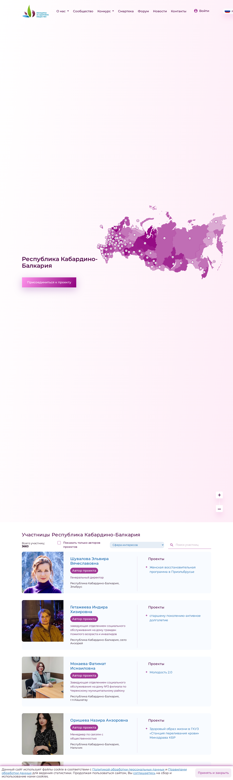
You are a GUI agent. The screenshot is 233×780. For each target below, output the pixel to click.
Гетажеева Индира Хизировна (89, 609)
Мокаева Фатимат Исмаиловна (88, 666)
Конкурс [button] (104, 11)
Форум (143, 11)
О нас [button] (61, 11)
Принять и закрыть (213, 773)
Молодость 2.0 (161, 672)
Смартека (126, 11)
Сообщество (83, 11)
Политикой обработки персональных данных (128, 769)
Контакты (178, 11)
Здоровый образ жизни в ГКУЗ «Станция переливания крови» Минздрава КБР (174, 733)
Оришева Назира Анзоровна (99, 720)
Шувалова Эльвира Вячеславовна (89, 561)
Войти (204, 11)
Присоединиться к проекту (49, 282)
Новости (160, 11)
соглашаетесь (144, 773)
